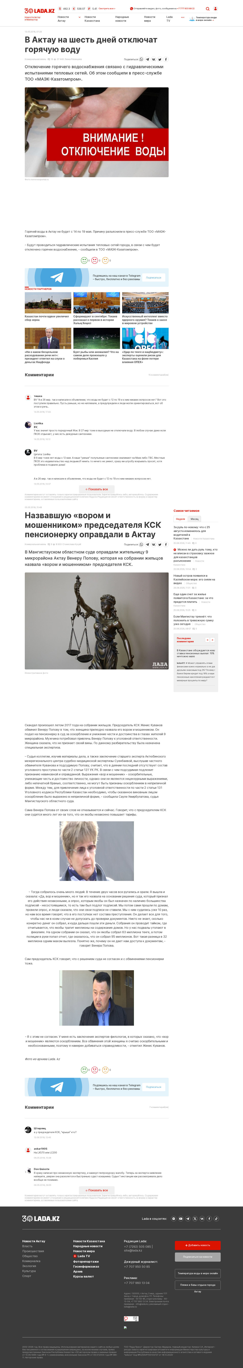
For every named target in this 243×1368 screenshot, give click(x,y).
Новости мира (84, 1251)
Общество (30, 1256)
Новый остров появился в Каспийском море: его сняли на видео (194, 579)
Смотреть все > (107, 8)
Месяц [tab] (195, 519)
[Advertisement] (97, 206)
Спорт (26, 1276)
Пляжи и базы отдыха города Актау (197, 1286)
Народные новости (87, 1246)
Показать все (97, 489)
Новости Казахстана (89, 1241)
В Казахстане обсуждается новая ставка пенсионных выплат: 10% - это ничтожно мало (199, 653)
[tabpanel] (196, 577)
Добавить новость (199, 1245)
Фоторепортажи (86, 1261)
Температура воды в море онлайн (198, 1273)
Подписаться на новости (197, 1256)
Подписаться (153, 277)
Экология (29, 1266)
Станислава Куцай (71, 544)
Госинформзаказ (86, 1266)
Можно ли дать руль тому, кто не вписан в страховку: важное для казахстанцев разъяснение (196, 557)
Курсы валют (83, 1276)
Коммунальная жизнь (35, 59)
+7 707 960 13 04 (137, 1283)
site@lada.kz (133, 1250)
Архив (77, 1271)
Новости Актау (63, 18)
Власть (27, 1246)
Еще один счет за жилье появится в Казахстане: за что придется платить (193, 600)
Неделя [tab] (180, 519)
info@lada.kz (142, 1304)
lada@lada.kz (130, 1306)
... (182, 16)
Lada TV (84, 1256)
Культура (29, 1271)
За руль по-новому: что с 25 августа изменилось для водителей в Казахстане (194, 532)
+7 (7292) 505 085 (137, 1246)
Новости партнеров (38, 289)
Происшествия (33, 1251)
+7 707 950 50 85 (137, 1266)
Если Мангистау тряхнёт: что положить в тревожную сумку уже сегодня (194, 620)
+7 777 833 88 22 (186, 8)
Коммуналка (31, 1261)
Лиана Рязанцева (73, 59)
